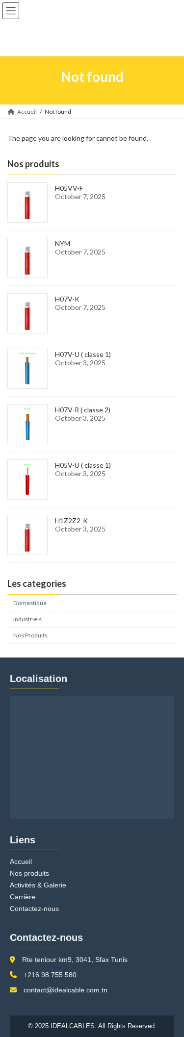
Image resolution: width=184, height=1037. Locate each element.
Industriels (27, 619)
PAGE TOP (170, 995)
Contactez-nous (34, 908)
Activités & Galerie (38, 885)
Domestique (30, 603)
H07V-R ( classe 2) (82, 409)
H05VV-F (69, 188)
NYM (62, 243)
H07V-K (67, 299)
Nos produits (29, 873)
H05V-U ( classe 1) (83, 465)
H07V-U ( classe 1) (83, 354)
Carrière (22, 897)
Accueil (21, 861)
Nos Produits (30, 635)
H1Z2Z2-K (71, 520)
